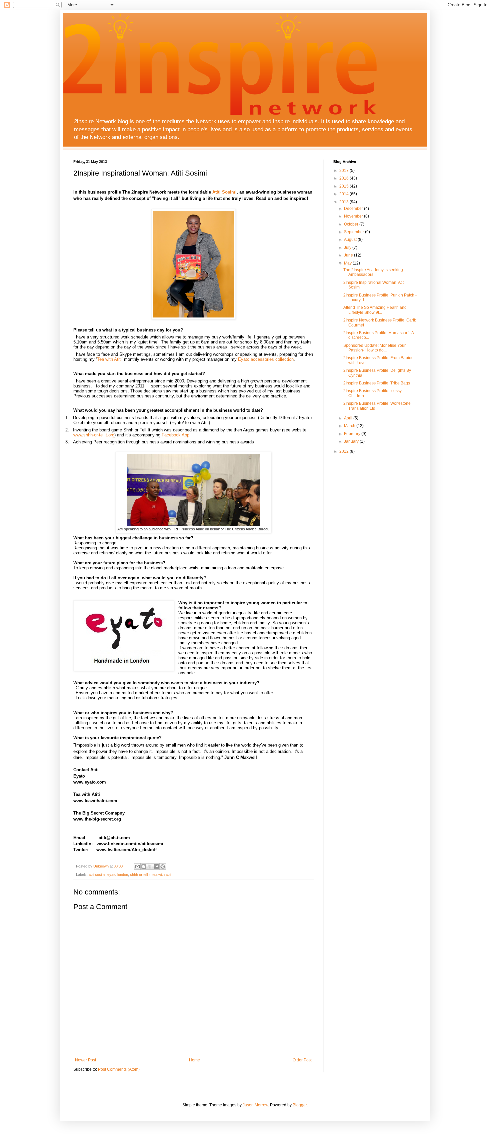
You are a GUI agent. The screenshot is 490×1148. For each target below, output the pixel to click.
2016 (344, 178)
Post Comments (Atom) (119, 1069)
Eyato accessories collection (266, 359)
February (352, 433)
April (348, 418)
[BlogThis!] (143, 866)
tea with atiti (161, 874)
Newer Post (85, 1060)
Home (194, 1060)
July (348, 247)
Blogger (300, 1105)
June (349, 255)
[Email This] (137, 866)
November (354, 216)
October (351, 224)
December (354, 208)
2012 (344, 451)
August (351, 239)
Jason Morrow (255, 1105)
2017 (344, 170)
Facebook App (175, 434)
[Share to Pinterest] (162, 866)
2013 (344, 202)
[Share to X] (150, 866)
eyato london (117, 874)
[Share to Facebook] (156, 866)
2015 (344, 186)
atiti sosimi (97, 874)
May (348, 263)
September (354, 232)
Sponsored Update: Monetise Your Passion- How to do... (374, 347)
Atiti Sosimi (224, 192)
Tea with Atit (109, 359)
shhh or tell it (140, 874)
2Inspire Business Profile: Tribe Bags (376, 383)
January (352, 441)
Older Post (302, 1060)
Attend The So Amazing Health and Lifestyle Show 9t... (375, 309)
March (350, 425)
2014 (344, 194)
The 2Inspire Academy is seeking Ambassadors (373, 272)
